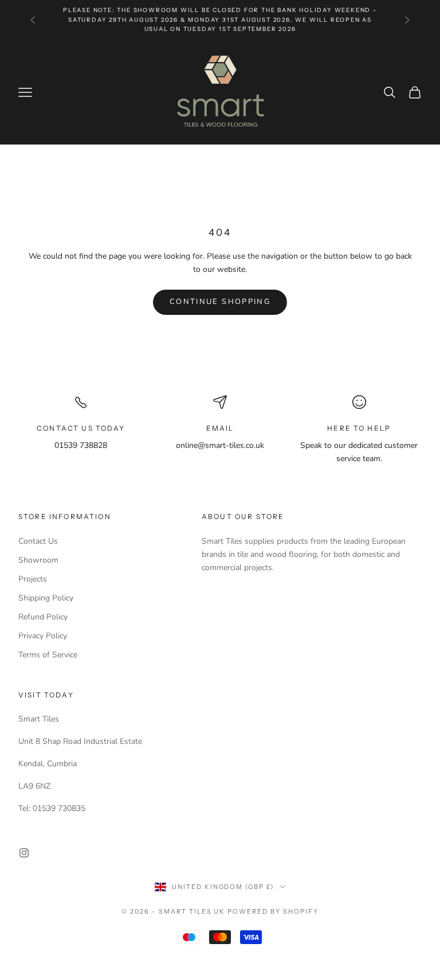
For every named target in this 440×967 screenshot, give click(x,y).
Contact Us (38, 541)
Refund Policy (43, 616)
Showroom (38, 560)
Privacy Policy (42, 635)
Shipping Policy (45, 597)
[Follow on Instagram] (24, 853)
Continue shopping (220, 302)
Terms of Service (47, 654)
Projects (32, 579)
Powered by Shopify (273, 911)
